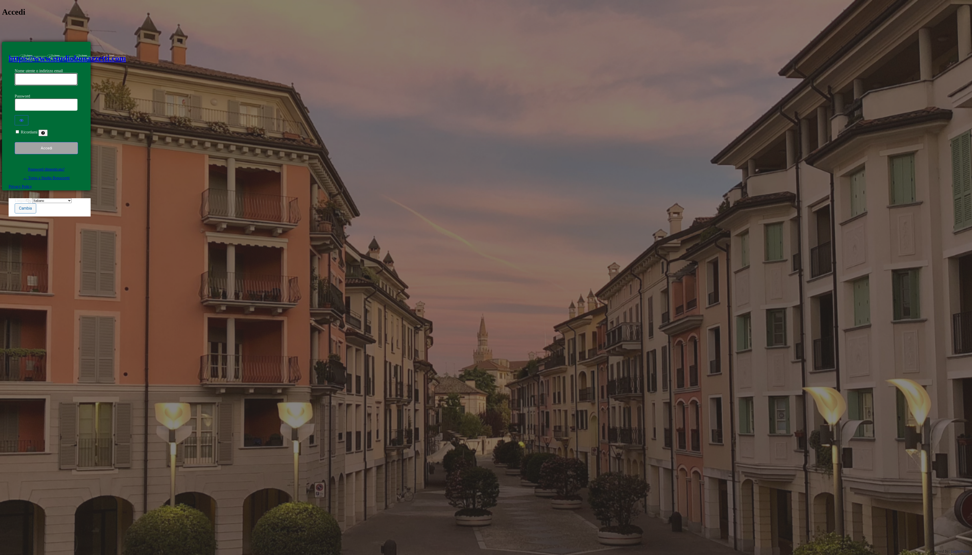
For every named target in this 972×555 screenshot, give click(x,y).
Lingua (20, 200)
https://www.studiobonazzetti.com (67, 58)
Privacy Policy (20, 186)
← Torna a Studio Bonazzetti (46, 178)
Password (22, 96)
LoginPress (960, 551)
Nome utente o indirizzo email (39, 71)
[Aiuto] (43, 133)
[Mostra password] (21, 120)
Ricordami (29, 132)
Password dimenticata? (46, 169)
